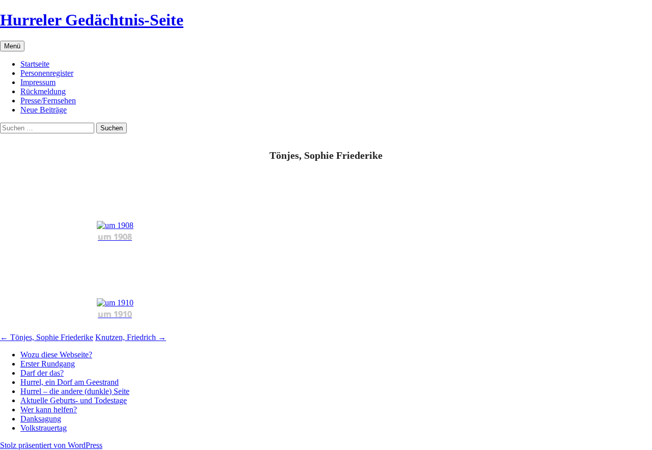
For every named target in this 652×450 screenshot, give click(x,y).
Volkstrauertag (43, 428)
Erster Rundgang (47, 363)
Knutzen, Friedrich (130, 337)
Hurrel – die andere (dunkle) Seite (74, 391)
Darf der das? (42, 373)
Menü (12, 46)
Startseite (34, 64)
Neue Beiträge (43, 109)
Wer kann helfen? (48, 409)
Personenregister (46, 73)
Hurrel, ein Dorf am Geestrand (69, 382)
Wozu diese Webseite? (56, 354)
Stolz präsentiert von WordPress (51, 445)
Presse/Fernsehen (48, 100)
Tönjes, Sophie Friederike (46, 337)
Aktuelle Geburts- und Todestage (73, 400)
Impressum (38, 82)
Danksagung (40, 418)
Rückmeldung (43, 91)
